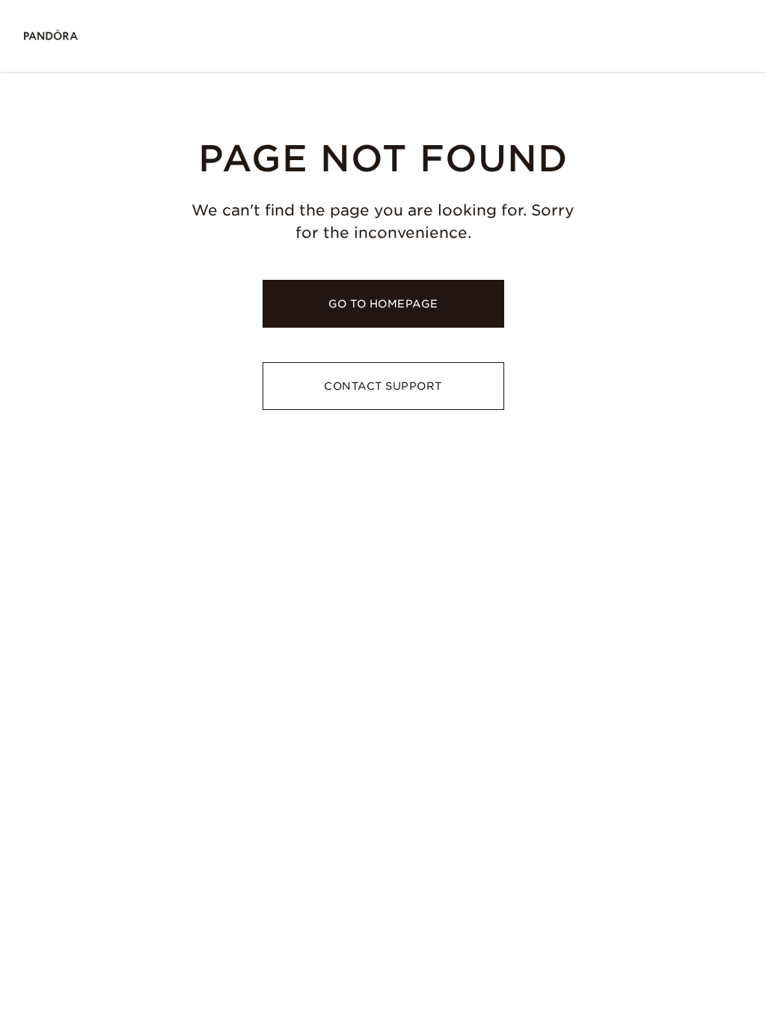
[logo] (51, 36)
